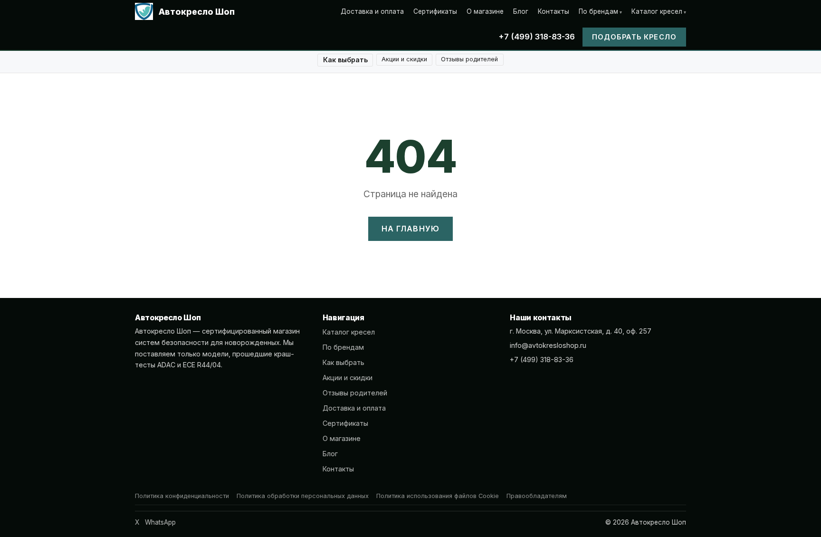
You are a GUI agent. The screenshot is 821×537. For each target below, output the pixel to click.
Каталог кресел (656, 11)
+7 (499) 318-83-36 (536, 36)
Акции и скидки (404, 59)
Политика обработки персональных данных (303, 495)
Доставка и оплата (372, 11)
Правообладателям (536, 495)
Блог (520, 11)
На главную (411, 228)
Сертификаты (435, 11)
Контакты (553, 11)
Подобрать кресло (634, 37)
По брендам (598, 11)
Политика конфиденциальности (182, 495)
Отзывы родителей (469, 59)
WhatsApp (160, 522)
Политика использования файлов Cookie (437, 495)
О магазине (485, 11)
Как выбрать (345, 60)
